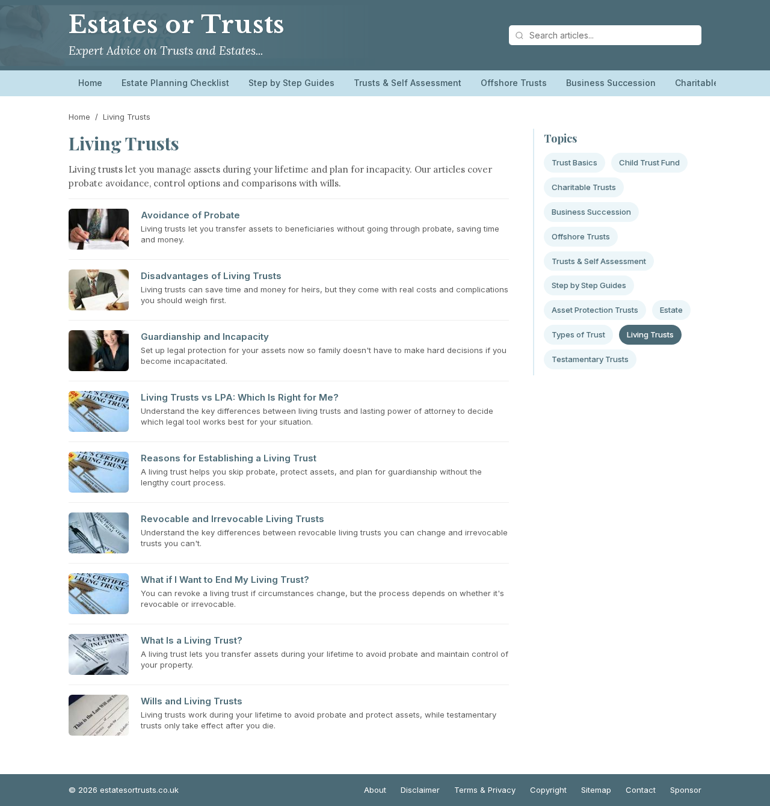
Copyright (548, 790)
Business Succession (611, 83)
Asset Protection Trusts (595, 310)
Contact (641, 790)
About (375, 790)
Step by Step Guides (291, 83)
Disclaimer (420, 790)
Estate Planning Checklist (175, 83)
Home (90, 83)
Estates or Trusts (177, 25)
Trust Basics (574, 162)
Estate (671, 310)
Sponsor (685, 790)
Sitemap (596, 790)
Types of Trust (578, 334)
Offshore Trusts (514, 83)
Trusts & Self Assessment (407, 83)
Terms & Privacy (485, 790)
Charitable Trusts (711, 83)
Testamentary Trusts (590, 359)
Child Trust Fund (649, 162)
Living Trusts (650, 334)
